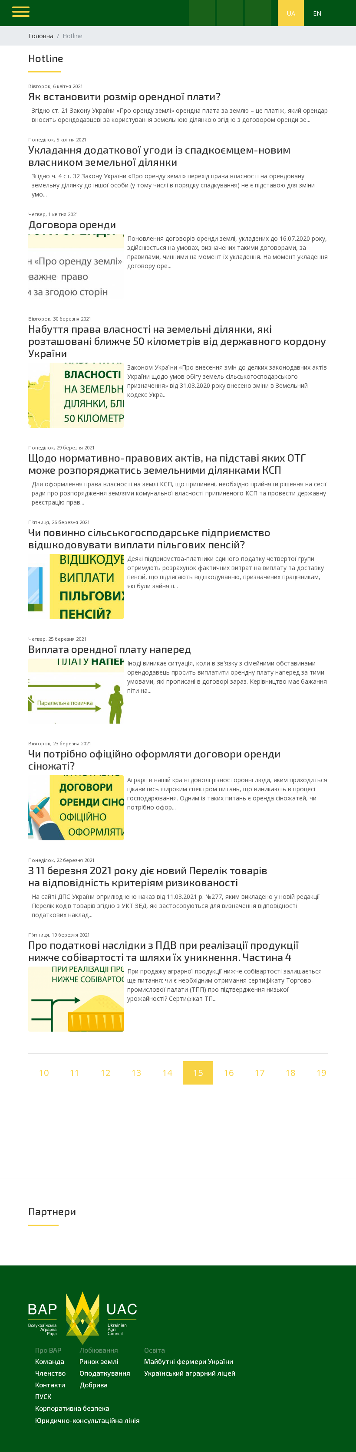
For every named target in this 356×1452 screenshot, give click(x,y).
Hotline (45, 58)
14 (167, 1072)
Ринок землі (99, 1361)
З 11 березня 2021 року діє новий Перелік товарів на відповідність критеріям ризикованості (147, 876)
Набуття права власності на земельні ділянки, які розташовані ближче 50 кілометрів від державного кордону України (177, 340)
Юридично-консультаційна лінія (87, 1420)
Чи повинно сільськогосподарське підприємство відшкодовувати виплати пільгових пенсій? (149, 538)
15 (198, 1072)
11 (74, 1072)
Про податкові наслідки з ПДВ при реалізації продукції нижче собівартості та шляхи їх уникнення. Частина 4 (163, 950)
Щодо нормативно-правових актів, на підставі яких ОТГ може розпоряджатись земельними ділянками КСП (167, 463)
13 (136, 1072)
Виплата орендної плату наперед (109, 648)
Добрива (93, 1384)
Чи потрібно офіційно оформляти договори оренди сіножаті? (154, 759)
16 (229, 1072)
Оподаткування (104, 1373)
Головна (40, 36)
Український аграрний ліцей (189, 1373)
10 (44, 1072)
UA (291, 13)
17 (259, 1072)
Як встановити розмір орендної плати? (124, 96)
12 (105, 1072)
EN (317, 13)
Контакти (50, 1384)
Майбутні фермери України (188, 1361)
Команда (49, 1361)
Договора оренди (72, 224)
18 (290, 1072)
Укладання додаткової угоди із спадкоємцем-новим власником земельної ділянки (159, 155)
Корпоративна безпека (72, 1408)
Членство (50, 1373)
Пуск (43, 1396)
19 (321, 1072)
